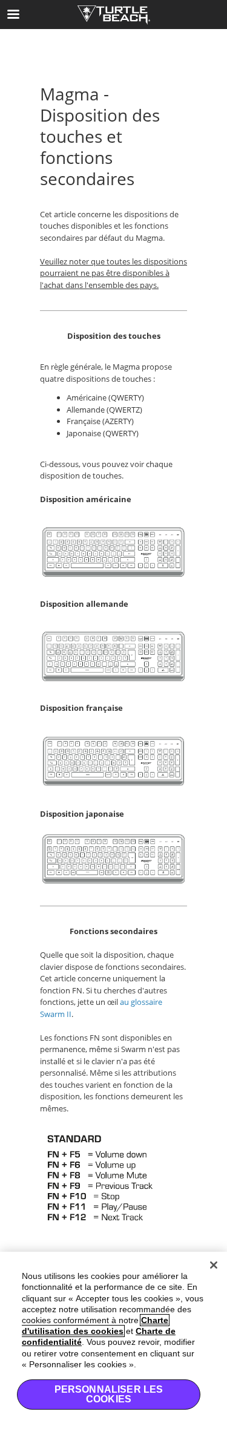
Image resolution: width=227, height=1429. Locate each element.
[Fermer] (213, 1265)
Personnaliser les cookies (108, 1394)
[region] (113, 1340)
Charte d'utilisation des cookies (95, 1325)
